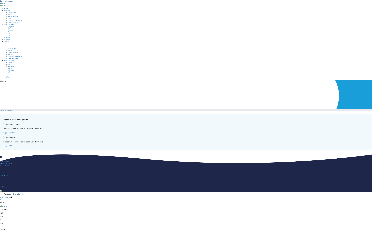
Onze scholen (12, 49)
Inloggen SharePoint (9, 133)
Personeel (11, 62)
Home (6, 45)
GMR (9, 64)
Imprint (2, 197)
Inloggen (6, 76)
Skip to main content (6, 1)
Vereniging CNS (9, 60)
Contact (6, 78)
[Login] (11, 197)
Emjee (15, 194)
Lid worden (11, 70)
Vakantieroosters (13, 58)
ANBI (9, 72)
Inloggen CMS (7, 146)
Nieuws (10, 51)
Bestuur (10, 68)
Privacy (10, 54)
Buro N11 (21, 194)
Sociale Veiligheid (13, 53)
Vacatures (7, 74)
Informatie (7, 47)
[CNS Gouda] (2, 3)
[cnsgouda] (1, 191)
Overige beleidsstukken (15, 56)
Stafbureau (11, 66)
